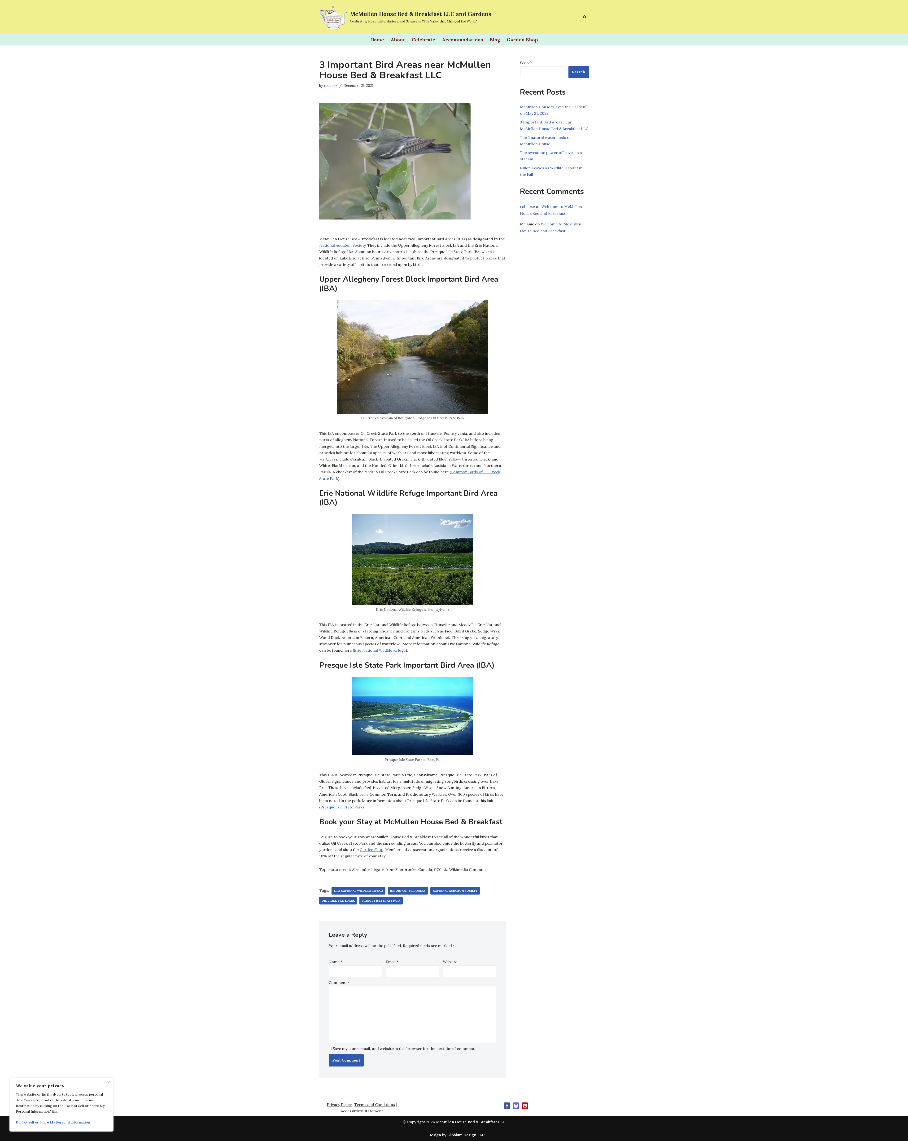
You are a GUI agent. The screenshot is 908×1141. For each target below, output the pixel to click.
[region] (61, 1105)
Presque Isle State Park (341, 807)
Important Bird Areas (408, 890)
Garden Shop (522, 40)
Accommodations (462, 40)
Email (392, 961)
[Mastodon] (516, 1105)
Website (450, 961)
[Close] (108, 1082)
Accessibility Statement (362, 1111)
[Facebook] (507, 1105)
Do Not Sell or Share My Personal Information (53, 1122)
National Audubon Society (342, 245)
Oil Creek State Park (338, 900)
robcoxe (330, 85)
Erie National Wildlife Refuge (380, 650)
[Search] (584, 17)
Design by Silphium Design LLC (456, 1134)
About (398, 40)
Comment (339, 982)
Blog (495, 40)
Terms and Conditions (374, 1104)
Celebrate (423, 40)
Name (335, 961)
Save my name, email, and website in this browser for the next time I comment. (404, 1048)
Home (377, 40)
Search (526, 62)
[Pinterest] (525, 1105)
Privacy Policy (339, 1104)
